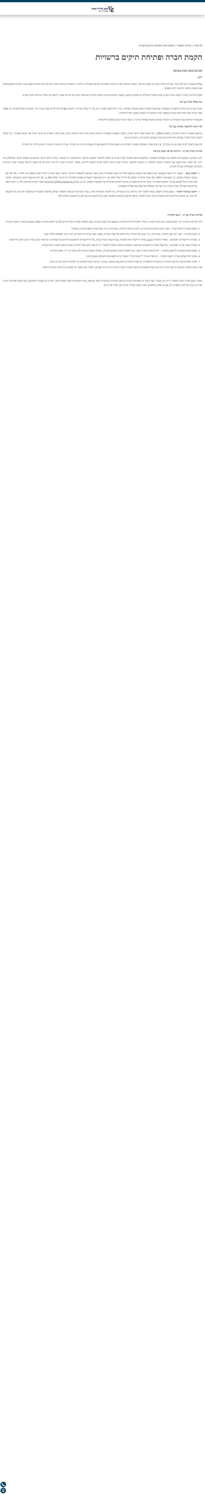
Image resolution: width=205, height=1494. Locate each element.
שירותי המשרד (184, 45)
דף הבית (198, 45)
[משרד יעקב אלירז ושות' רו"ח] (102, 9)
